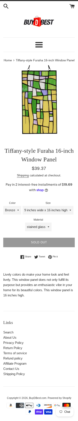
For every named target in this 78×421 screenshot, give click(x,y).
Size (48, 203)
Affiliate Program (15, 363)
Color (12, 203)
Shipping (23, 175)
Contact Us (11, 369)
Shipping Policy (14, 374)
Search (8, 332)
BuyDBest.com (37, 398)
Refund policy (13, 358)
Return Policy (12, 348)
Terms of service (15, 353)
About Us (9, 337)
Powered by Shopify (59, 398)
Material (38, 219)
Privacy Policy (13, 343)
